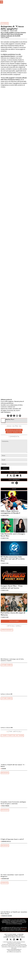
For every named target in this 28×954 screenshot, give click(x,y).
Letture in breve (6, 665)
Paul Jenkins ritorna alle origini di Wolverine (13, 614)
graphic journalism (14, 432)
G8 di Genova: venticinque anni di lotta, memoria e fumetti (12, 660)
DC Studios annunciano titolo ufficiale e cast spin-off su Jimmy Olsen (13, 559)
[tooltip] (8, 416)
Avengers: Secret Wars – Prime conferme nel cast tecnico (12, 587)
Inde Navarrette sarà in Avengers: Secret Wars (13, 535)
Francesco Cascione (7, 916)
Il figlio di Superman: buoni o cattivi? (12, 839)
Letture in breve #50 (7, 727)
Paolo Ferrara (5, 806)
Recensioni (4, 772)
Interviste (4, 882)
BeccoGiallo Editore (14, 430)
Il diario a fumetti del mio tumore (12, 735)
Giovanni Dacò (5, 878)
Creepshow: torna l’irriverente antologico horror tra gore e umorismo (13, 802)
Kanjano (4, 768)
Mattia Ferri (14, 31)
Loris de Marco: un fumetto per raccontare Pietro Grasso (14, 912)
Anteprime (4, 23)
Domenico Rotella (6, 841)
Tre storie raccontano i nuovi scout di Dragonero (12, 875)
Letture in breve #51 (6, 694)
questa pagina (24, 928)
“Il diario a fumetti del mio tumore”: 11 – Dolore (13, 765)
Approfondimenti (6, 629)
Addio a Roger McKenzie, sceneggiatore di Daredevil (10, 512)
